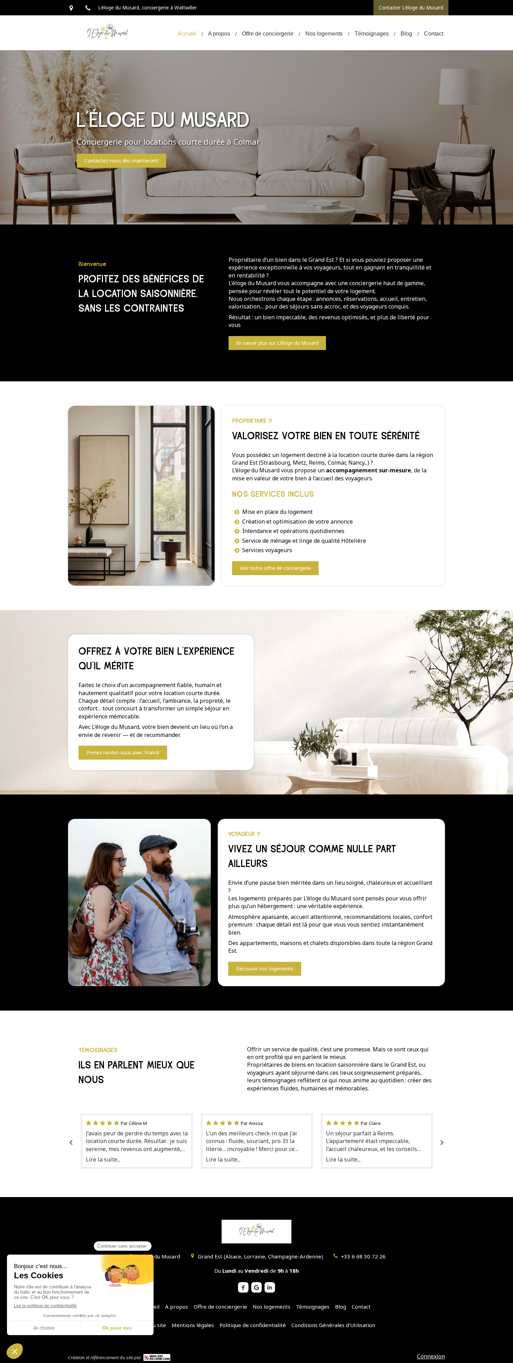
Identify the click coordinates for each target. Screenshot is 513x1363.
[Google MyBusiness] (256, 1287)
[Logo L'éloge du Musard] (107, 45)
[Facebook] (243, 1287)
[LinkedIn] (270, 1287)
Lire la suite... (103, 1159)
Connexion (431, 1356)
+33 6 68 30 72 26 (363, 1256)
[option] (137, 1141)
